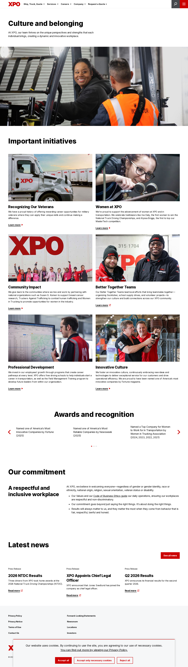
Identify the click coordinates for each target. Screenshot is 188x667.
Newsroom (72, 621)
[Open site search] (175, 4)
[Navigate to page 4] (96, 446)
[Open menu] (184, 4)
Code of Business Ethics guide (110, 495)
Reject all (125, 660)
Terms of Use (14, 627)
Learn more (14, 225)
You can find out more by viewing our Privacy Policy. (94, 650)
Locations (72, 627)
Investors (71, 633)
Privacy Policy (15, 616)
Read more (14, 590)
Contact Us (13, 633)
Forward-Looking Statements (81, 616)
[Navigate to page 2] (93, 446)
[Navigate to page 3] (94, 446)
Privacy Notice (15, 621)
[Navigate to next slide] (179, 432)
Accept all (63, 660)
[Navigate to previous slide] (9, 432)
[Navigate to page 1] (91, 446)
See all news (170, 555)
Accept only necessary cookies (94, 660)
